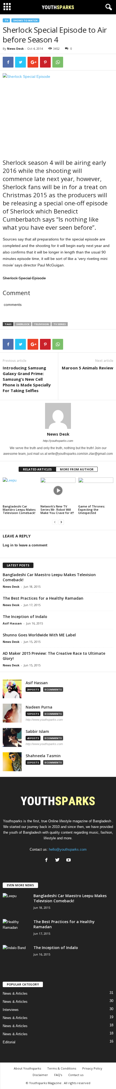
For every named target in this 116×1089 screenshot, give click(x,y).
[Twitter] (58, 860)
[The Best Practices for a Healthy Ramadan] (16, 929)
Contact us (75, 1075)
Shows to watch (25, 20)
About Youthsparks (27, 1068)
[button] (108, 7)
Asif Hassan (12, 623)
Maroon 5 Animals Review (87, 367)
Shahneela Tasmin (43, 755)
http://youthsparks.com (58, 440)
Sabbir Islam (37, 731)
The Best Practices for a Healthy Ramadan (43, 598)
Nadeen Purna (39, 707)
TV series (59, 324)
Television (41, 324)
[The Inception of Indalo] (16, 955)
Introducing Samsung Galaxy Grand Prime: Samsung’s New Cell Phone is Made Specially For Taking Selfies (27, 379)
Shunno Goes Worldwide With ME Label (39, 634)
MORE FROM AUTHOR (77, 469)
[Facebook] (47, 860)
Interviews (11, 1010)
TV (6, 20)
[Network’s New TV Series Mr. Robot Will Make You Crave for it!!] (58, 490)
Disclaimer (40, 1075)
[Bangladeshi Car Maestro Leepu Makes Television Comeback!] (20, 490)
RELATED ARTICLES (37, 469)
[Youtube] (69, 860)
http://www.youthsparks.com (44, 719)
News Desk (15, 48)
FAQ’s (58, 1075)
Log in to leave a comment (25, 545)
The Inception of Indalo (25, 616)
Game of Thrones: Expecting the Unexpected (91, 509)
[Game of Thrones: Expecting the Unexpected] (95, 490)
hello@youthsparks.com (68, 849)
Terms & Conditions (61, 1068)
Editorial (9, 1042)
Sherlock (22, 324)
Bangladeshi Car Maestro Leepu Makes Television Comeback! (19, 509)
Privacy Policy (92, 1068)
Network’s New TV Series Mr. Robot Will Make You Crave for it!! (57, 509)
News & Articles (15, 993)
